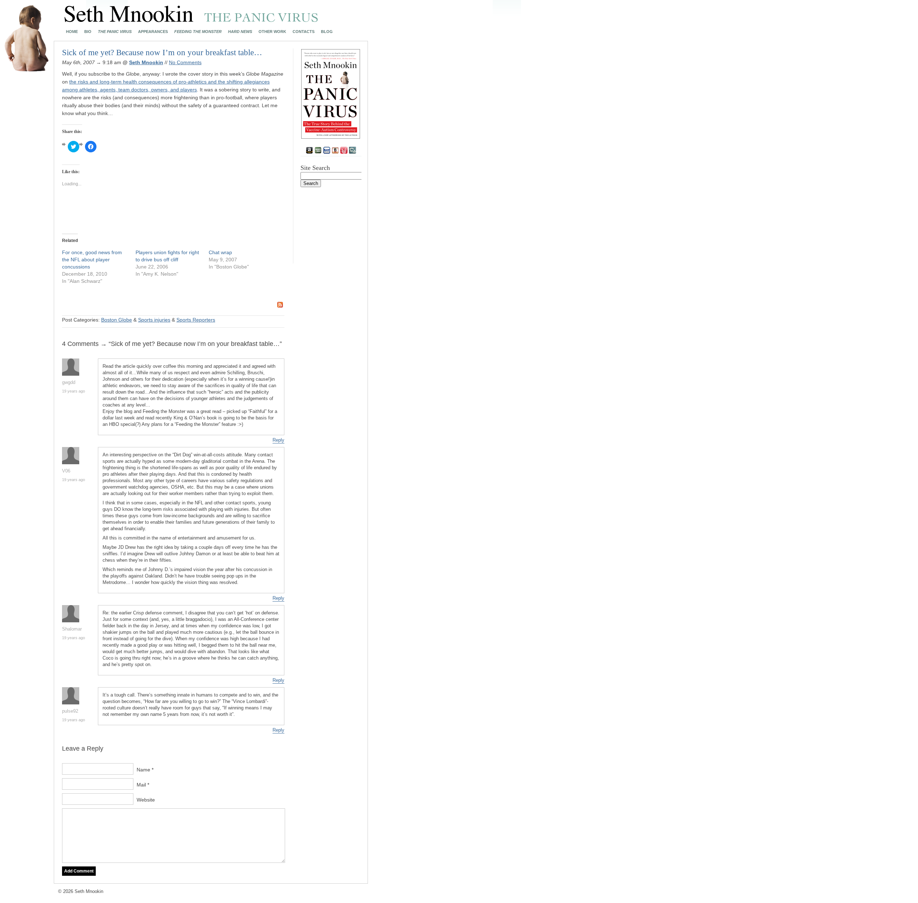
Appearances (153, 32)
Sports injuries (154, 320)
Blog (327, 32)
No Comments (185, 62)
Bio (87, 32)
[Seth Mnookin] (191, 20)
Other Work (272, 32)
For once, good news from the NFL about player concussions (92, 259)
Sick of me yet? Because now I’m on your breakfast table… (162, 52)
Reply (278, 440)
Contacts (303, 32)
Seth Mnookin (146, 62)
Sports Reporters (195, 320)
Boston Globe (116, 320)
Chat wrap (220, 252)
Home (72, 32)
